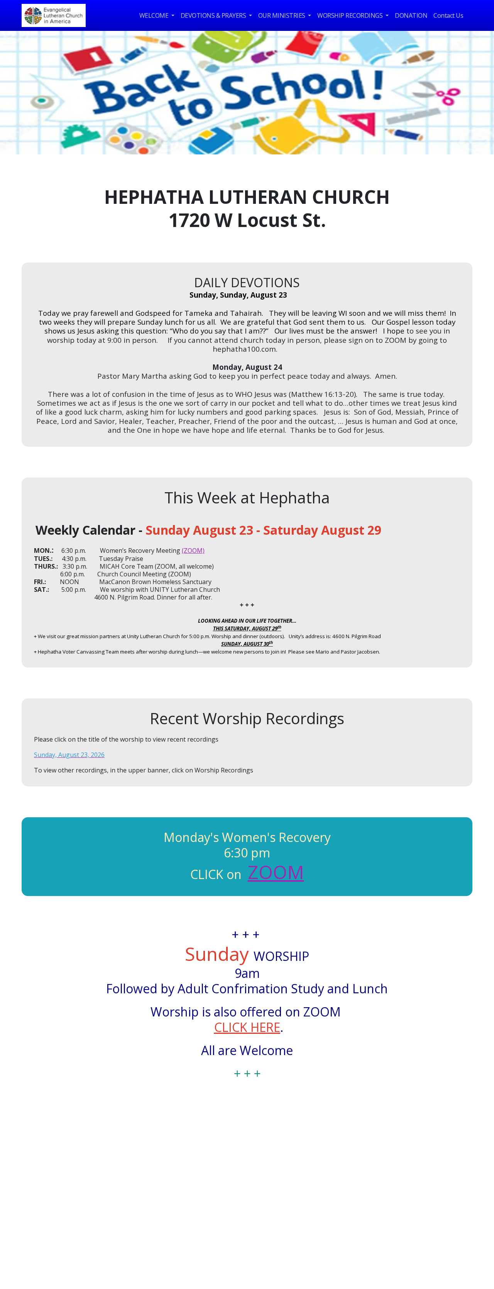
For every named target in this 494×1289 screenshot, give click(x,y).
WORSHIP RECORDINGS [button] (350, 15)
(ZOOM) (193, 550)
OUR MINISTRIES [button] (282, 15)
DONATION (411, 15)
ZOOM (276, 871)
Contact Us (448, 15)
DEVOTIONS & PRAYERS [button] (214, 15)
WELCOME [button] (154, 15)
